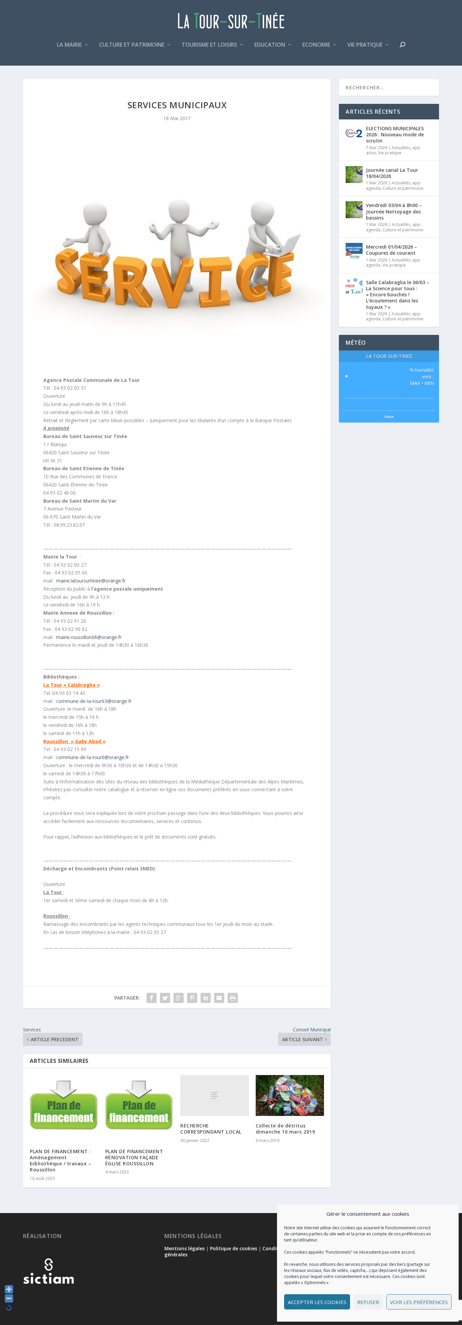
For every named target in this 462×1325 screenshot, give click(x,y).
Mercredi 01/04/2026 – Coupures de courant (391, 250)
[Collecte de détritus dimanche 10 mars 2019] (290, 1095)
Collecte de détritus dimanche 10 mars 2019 (285, 1128)
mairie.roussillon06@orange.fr (88, 637)
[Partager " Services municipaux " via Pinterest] (192, 998)
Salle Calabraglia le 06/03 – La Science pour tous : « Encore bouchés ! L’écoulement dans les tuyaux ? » (397, 294)
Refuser (368, 1302)
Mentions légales (184, 1248)
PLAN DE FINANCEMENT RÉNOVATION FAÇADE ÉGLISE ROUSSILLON (134, 1157)
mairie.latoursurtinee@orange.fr (90, 580)
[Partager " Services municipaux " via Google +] (178, 998)
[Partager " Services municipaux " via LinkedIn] (205, 998)
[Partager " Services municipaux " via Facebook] (151, 998)
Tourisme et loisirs (209, 45)
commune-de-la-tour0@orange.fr (92, 757)
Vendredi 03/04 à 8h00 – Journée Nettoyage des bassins (394, 211)
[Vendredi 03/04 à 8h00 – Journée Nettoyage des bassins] (354, 209)
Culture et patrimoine (131, 45)
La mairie (69, 45)
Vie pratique (365, 45)
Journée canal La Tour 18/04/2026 (392, 173)
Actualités (401, 148)
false (389, 416)
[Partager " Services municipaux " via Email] (219, 998)
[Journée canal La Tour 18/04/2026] (354, 174)
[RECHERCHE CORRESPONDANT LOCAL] (214, 1095)
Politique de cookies (233, 1248)
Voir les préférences (419, 1302)
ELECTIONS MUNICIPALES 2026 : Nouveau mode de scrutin (395, 134)
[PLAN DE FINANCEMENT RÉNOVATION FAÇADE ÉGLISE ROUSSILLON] (139, 1108)
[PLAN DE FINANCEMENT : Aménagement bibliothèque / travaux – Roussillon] (64, 1108)
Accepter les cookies (317, 1302)
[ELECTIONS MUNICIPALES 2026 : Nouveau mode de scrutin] (354, 132)
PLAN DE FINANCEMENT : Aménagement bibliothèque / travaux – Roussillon (60, 1160)
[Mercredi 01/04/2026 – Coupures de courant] (354, 251)
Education (269, 45)
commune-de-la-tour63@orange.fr (94, 701)
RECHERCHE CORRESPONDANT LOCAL (210, 1128)
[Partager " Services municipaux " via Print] (232, 998)
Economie (316, 45)
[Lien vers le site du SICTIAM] (48, 1295)
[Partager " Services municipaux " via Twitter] (165, 998)
